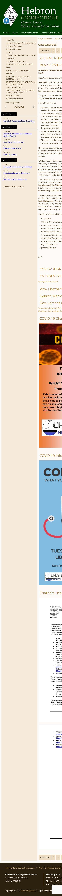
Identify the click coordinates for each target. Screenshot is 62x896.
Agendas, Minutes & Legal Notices (20, 43)
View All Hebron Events (14, 186)
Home (6, 32)
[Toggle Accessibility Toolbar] (6, 20)
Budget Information (14, 46)
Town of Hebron (45, 38)
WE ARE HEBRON (13, 95)
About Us (10, 40)
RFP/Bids (9, 73)
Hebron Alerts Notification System (19, 868)
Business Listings (13, 49)
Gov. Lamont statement (16, 61)
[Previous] (5, 107)
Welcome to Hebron (14, 98)
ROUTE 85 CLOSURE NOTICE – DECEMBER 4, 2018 (18, 77)
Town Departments (29, 32)
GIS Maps (10, 58)
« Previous (44, 50)
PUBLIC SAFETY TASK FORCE (17, 70)
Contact (9, 52)
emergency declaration (48, 281)
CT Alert (39, 868)
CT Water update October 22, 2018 (20, 55)
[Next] (33, 107)
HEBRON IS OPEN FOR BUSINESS (19, 64)
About (14, 32)
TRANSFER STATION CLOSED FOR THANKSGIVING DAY (20, 91)
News (8, 67)
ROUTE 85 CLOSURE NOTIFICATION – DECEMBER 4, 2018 (20, 83)
